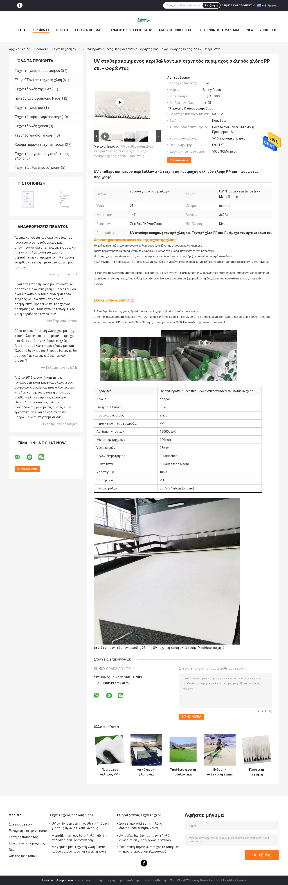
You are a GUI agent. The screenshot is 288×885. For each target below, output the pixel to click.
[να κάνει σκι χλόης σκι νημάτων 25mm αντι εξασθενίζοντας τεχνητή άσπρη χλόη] (146, 750)
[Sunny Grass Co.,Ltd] (144, 20)
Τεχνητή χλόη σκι (64, 49)
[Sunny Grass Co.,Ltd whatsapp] (32, 457)
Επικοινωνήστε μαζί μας (219, 30)
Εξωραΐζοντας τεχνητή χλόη (38, 80)
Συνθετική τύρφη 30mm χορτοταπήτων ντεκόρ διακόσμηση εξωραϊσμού (149, 849)
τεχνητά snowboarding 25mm (129, 647)
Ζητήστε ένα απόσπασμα (237, 5)
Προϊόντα (41, 30)
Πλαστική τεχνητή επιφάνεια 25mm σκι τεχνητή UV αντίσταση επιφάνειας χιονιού (256, 772)
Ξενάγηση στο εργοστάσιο (130, 30)
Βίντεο (62, 30)
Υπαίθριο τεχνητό (211, 647)
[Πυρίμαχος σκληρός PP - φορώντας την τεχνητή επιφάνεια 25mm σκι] (110, 750)
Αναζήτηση (211, 5)
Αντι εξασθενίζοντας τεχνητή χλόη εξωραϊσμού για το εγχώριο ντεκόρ (145, 838)
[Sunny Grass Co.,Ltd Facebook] (20, 5)
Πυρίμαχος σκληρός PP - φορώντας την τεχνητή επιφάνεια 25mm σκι (110, 772)
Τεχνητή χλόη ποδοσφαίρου (37, 71)
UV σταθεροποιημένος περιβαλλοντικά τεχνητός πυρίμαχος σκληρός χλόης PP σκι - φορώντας (123, 151)
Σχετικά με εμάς (88, 30)
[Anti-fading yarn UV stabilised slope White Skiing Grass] (120, 102)
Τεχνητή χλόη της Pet (33, 89)
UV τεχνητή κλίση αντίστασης (175, 647)
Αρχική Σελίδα (19, 49)
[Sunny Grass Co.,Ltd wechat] (44, 457)
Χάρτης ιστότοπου (23, 856)
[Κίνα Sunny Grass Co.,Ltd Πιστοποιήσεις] (27, 199)
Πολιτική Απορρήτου (57, 880)
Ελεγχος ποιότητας (175, 30)
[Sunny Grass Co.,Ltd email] (20, 457)
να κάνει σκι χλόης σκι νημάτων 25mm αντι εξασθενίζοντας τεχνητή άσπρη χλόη (146, 772)
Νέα (250, 30)
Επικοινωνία (179, 160)
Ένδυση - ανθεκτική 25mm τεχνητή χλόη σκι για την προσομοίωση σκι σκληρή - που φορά (220, 772)
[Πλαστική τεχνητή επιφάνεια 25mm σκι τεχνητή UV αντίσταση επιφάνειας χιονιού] (256, 750)
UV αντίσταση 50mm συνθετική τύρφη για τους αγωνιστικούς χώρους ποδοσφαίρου (80, 826)
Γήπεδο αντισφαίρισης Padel (38, 98)
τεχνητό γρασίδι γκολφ (34, 135)
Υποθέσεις (268, 30)
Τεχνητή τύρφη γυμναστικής (38, 117)
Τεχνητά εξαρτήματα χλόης (37, 167)
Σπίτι (22, 30)
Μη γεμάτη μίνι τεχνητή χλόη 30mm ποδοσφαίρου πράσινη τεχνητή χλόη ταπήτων (79, 850)
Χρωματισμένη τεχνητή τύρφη (39, 144)
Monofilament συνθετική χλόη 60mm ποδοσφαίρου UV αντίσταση (79, 838)
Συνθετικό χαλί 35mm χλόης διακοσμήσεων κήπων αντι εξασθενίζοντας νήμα (140, 826)
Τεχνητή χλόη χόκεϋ (31, 126)
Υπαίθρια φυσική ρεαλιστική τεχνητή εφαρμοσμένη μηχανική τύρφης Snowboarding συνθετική (183, 772)
